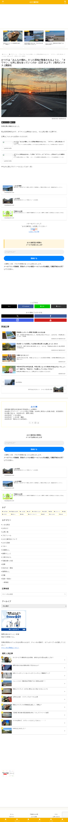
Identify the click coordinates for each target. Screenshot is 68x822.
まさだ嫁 (34, 407)
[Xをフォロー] (17, 316)
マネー (13, 122)
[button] (59, 306)
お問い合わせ (56, 816)
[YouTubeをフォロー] (50, 320)
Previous (1, 39)
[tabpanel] (13, 38)
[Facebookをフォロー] (50, 316)
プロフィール (6, 122)
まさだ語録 (34, 816)
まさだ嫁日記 (34, 2)
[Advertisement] (34, 16)
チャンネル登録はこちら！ (10, 648)
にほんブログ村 (34, 232)
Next (67, 39)
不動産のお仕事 (34, 814)
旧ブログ (11, 816)
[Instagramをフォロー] (17, 320)
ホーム (12, 814)
